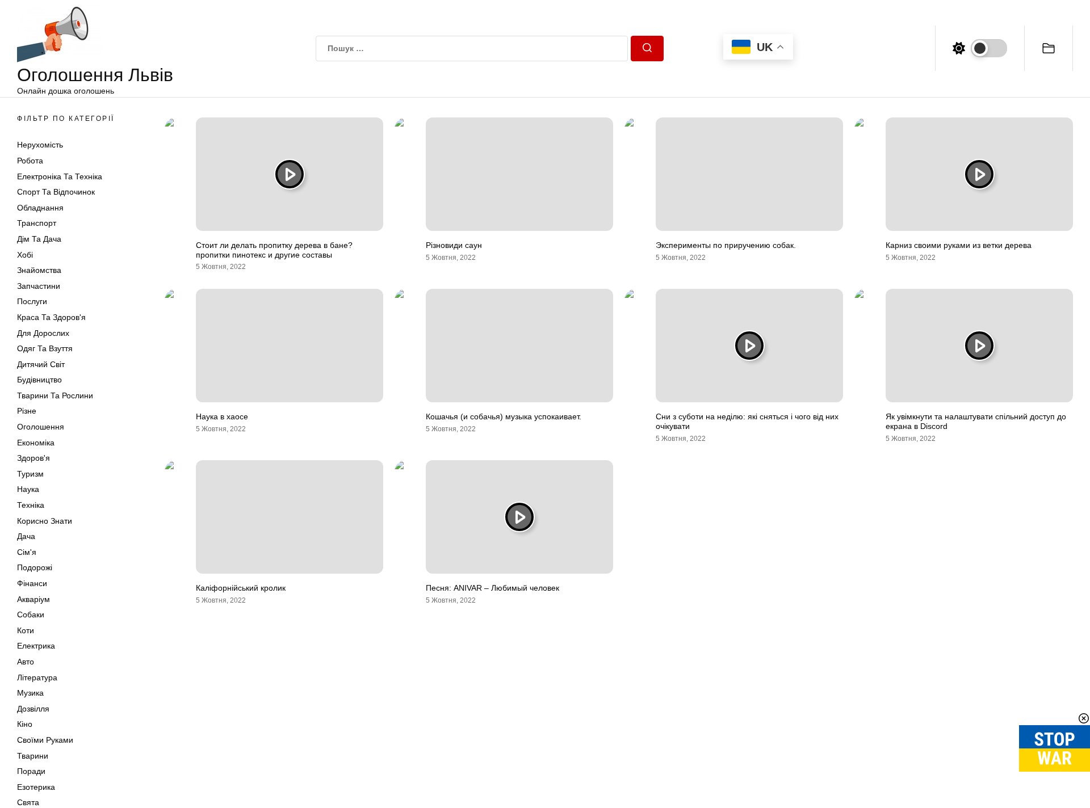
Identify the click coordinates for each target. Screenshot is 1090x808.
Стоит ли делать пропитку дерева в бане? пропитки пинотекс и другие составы (274, 250)
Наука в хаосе (222, 416)
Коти (25, 630)
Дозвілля (33, 708)
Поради (31, 771)
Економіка (35, 442)
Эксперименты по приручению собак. (726, 245)
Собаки (30, 614)
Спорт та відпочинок (56, 191)
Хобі (25, 254)
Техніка (30, 505)
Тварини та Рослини (55, 395)
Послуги (32, 301)
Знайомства (39, 270)
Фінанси (32, 583)
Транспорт (36, 223)
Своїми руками (45, 739)
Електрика (36, 645)
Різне (26, 410)
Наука (28, 489)
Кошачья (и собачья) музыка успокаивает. (503, 416)
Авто (25, 661)
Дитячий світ (41, 364)
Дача (26, 536)
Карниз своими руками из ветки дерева (959, 245)
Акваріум (33, 599)
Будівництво (39, 379)
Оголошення (40, 426)
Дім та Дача (39, 238)
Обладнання (40, 207)
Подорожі (34, 567)
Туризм (30, 473)
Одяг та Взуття (45, 348)
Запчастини (38, 286)
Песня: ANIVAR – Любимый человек (492, 587)
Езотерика (36, 787)
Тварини (32, 755)
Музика (30, 692)
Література (37, 677)
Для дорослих (43, 333)
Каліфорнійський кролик (241, 587)
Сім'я (26, 552)
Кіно (24, 724)
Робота (30, 160)
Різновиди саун (454, 245)
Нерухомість (40, 144)
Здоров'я (33, 457)
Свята (28, 802)
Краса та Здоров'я (51, 317)
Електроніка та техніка (59, 176)
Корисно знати (44, 520)
